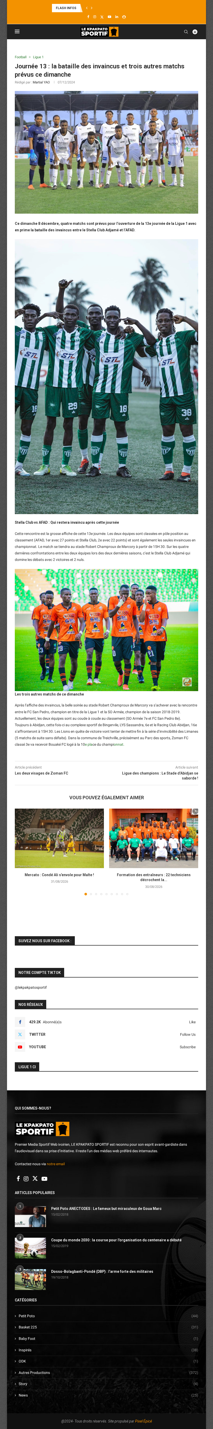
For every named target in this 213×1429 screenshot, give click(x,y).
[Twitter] (102, 17)
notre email (56, 1164)
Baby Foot (108, 1338)
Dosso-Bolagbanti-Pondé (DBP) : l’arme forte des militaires (102, 1271)
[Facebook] (88, 17)
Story (108, 1384)
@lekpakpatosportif (31, 987)
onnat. (119, 744)
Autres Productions (108, 1373)
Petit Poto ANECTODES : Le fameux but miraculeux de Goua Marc (106, 1209)
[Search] (186, 31)
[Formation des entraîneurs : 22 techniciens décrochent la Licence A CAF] (153, 838)
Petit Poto (108, 1316)
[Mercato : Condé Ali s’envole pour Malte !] (59, 838)
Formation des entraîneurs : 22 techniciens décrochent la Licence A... (103, 8)
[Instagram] (94, 17)
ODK (108, 1361)
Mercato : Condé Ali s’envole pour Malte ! (59, 875)
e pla (88, 744)
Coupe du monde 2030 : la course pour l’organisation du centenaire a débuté (116, 1240)
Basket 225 (108, 1327)
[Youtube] (109, 17)
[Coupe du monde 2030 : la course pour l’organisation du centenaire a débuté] (30, 1248)
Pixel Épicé (143, 1421)
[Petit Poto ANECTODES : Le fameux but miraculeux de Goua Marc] (30, 1216)
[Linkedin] (116, 17)
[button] (87, 8)
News (108, 1395)
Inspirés (108, 1350)
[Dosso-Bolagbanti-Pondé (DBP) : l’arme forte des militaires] (30, 1279)
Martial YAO (41, 82)
